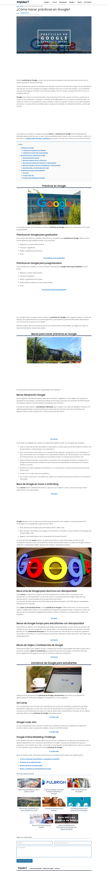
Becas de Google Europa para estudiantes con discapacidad (41, 165)
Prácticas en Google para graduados (34, 150)
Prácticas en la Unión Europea (30, 762)
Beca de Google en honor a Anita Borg (34, 160)
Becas (80, 2)
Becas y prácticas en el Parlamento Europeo (35, 769)
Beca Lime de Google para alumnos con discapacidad (39, 163)
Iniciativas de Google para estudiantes (33, 170)
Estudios (71, 2)
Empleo (46, 2)
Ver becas (54, 439)
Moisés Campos (25, 13)
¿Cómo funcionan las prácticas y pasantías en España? (40, 759)
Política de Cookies (48, 868)
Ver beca (54, 494)
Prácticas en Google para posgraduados (35, 153)
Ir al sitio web (54, 717)
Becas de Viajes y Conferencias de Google (36, 168)
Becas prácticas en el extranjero (31, 765)
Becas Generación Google (31, 158)
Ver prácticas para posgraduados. (54, 290)
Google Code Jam (28, 175)
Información (87, 2)
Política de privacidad (36, 868)
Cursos (54, 2)
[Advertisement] (54, 66)
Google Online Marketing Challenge (34, 178)
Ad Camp (26, 173)
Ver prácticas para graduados (54, 258)
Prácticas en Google (27, 148)
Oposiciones (63, 2)
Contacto (57, 868)
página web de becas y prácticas (38, 138)
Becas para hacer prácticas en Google (33, 155)
